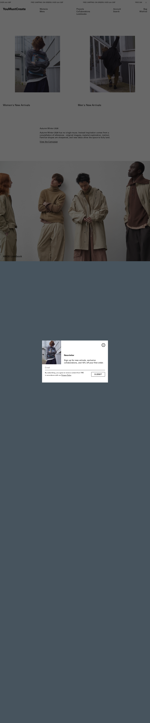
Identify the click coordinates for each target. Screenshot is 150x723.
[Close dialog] (103, 345)
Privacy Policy (66, 375)
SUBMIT (98, 375)
